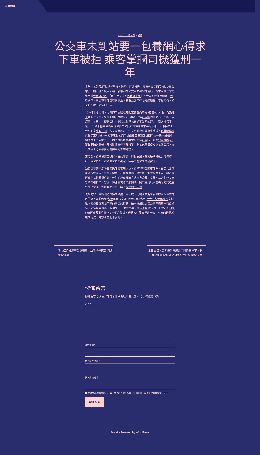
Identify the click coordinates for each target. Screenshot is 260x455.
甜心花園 (101, 131)
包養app (154, 112)
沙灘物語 (10, 6)
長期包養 (150, 194)
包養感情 (110, 126)
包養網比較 (100, 161)
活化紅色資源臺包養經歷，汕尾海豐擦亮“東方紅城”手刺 (85, 253)
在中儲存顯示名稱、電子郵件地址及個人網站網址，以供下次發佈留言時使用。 (129, 393)
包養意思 (121, 126)
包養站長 (95, 87)
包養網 (113, 100)
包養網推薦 (134, 96)
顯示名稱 (90, 344)
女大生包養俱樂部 (157, 199)
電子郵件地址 (92, 361)
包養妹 (143, 208)
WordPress (143, 432)
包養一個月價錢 (115, 213)
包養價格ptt (165, 140)
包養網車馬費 (134, 187)
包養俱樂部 (138, 135)
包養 (144, 140)
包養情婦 (135, 126)
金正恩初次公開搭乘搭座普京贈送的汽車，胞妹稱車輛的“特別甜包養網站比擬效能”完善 (175, 253)
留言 (88, 304)
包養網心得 (100, 96)
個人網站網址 (91, 377)
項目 (140, 35)
